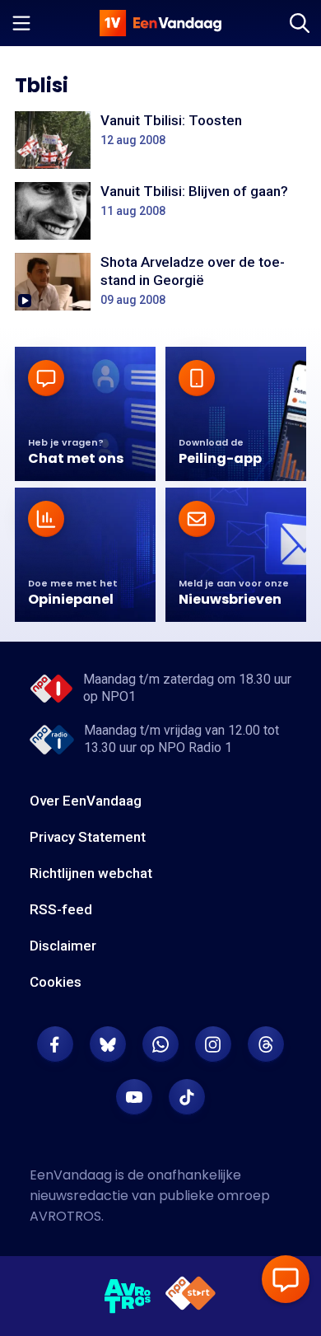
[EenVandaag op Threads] (266, 1044)
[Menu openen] (21, 23)
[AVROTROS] (128, 1296)
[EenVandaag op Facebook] (55, 1044)
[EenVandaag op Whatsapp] (160, 1044)
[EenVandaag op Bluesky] (108, 1044)
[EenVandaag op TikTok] (187, 1097)
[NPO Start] (190, 1296)
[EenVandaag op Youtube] (134, 1097)
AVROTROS (65, 1216)
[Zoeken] (299, 23)
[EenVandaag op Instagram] (213, 1044)
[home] (160, 23)
